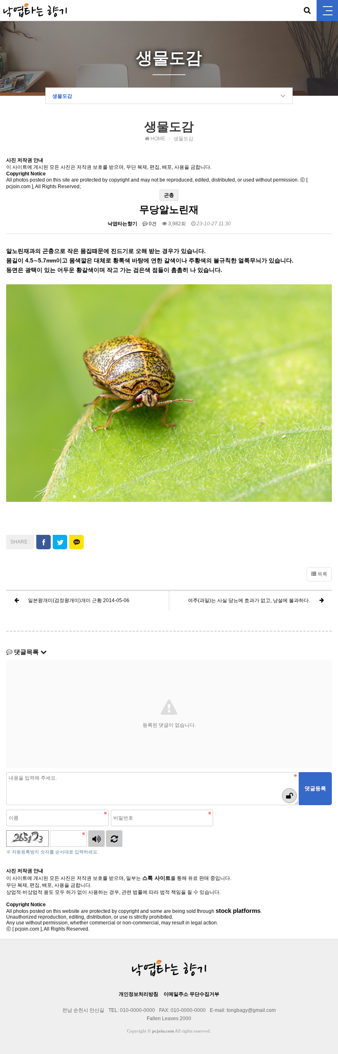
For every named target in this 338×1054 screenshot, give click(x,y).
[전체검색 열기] (307, 10)
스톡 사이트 (156, 878)
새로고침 (114, 838)
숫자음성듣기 (96, 838)
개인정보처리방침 (138, 994)
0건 (152, 224)
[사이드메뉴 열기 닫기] (327, 10)
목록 (321, 574)
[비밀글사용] (289, 795)
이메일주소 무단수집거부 (191, 994)
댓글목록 (26, 651)
